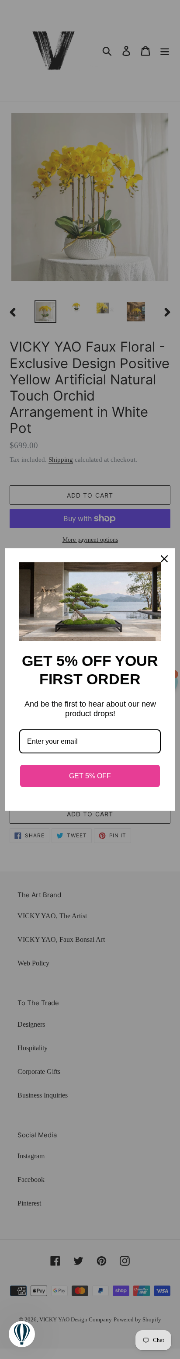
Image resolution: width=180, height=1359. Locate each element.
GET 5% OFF (90, 776)
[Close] (164, 558)
